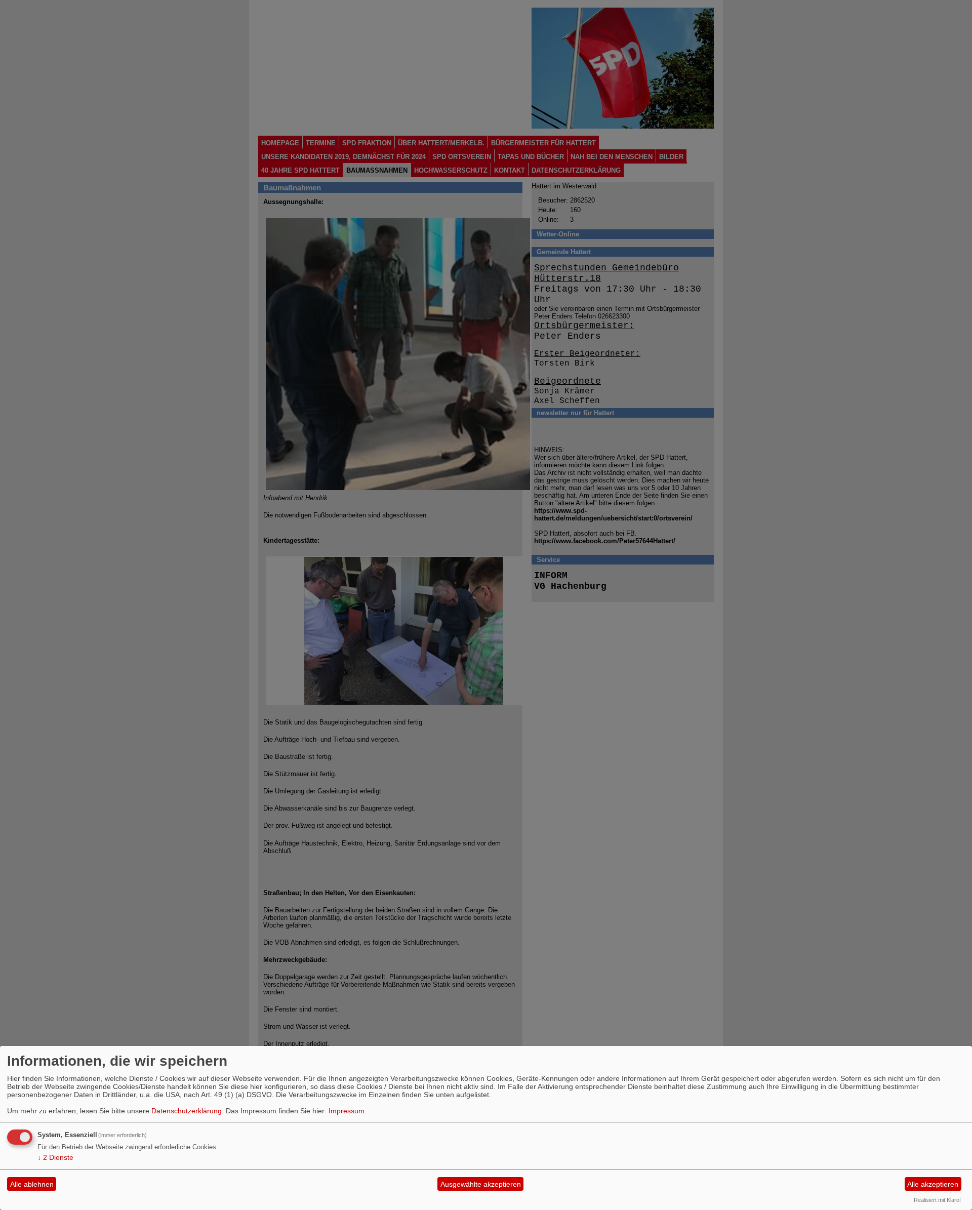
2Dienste (55, 1157)
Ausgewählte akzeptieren (480, 1184)
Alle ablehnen (32, 1184)
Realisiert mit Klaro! (937, 1200)
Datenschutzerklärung (186, 1111)
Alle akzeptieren (932, 1184)
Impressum (346, 1111)
